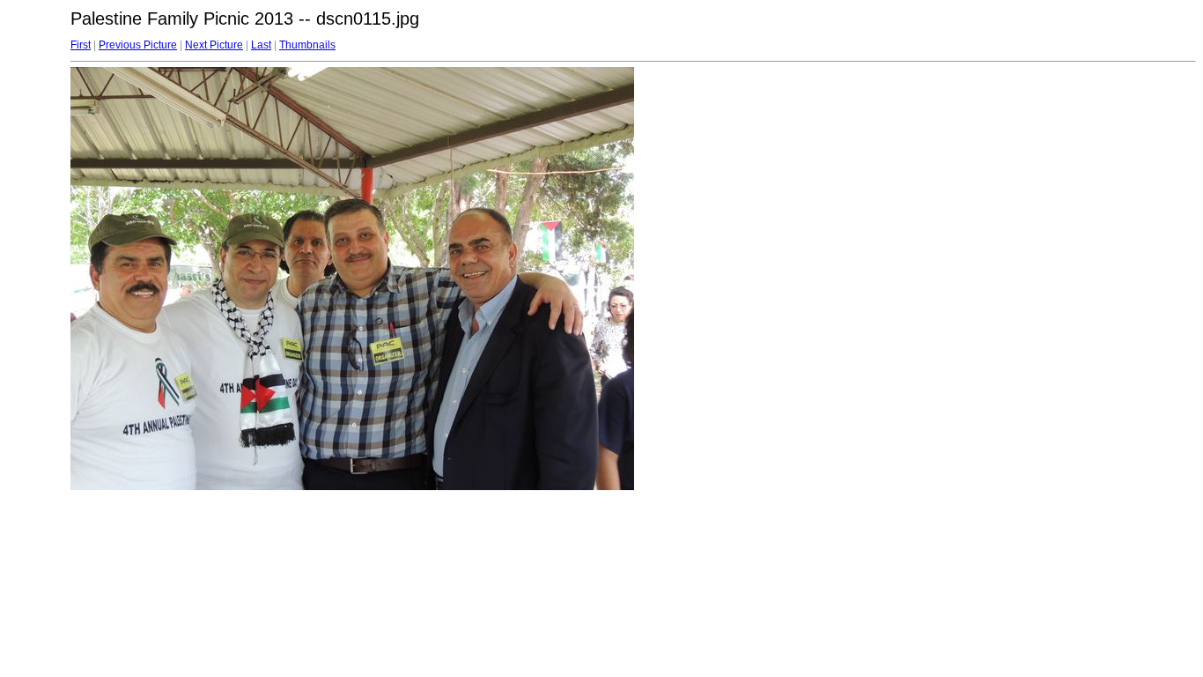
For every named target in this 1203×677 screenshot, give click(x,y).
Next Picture (214, 45)
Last (261, 45)
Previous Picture (138, 45)
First (80, 45)
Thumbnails (307, 45)
